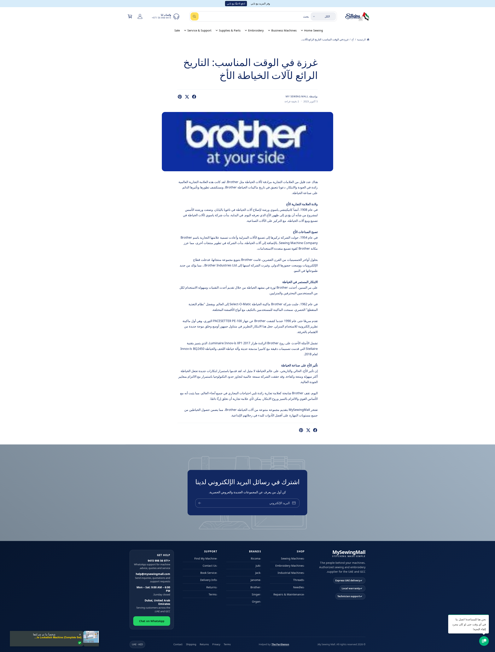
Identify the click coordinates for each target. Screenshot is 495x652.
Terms (213, 594)
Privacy (216, 644)
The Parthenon (280, 644)
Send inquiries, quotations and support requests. (152, 577)
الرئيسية (361, 39)
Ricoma (255, 558)
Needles (298, 587)
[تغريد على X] (186, 96)
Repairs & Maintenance (288, 594)
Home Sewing (313, 30)
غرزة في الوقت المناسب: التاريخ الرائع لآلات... (325, 39)
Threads (298, 580)
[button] (130, 16)
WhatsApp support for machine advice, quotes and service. (152, 564)
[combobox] (249, 16)
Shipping (191, 644)
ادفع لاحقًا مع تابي (236, 3)
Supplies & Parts (230, 30)
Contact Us (210, 565)
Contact (178, 644)
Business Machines (284, 30)
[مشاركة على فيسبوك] (194, 96)
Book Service (208, 573)
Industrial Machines (291, 573)
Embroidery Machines (289, 565)
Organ (256, 601)
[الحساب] (140, 16)
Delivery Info (208, 580)
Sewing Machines (292, 558)
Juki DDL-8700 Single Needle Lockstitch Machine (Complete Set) (57, 637)
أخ (353, 39)
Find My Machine (205, 558)
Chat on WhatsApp (151, 621)
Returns (211, 587)
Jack (257, 573)
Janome (255, 580)
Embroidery (256, 30)
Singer (256, 594)
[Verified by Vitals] (79, 642)
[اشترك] (199, 503)
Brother (255, 587)
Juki (258, 565)
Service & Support (199, 30)
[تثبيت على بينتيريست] (179, 96)
